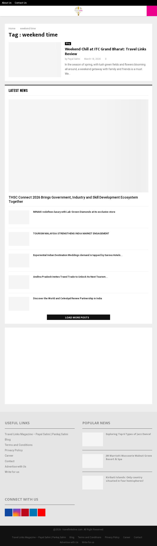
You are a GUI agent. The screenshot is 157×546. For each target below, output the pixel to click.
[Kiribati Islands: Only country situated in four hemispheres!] (92, 483)
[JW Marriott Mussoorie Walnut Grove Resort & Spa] (92, 461)
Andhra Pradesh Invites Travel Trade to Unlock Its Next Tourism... (70, 276)
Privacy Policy (14, 450)
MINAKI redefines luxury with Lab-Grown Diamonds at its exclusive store (74, 211)
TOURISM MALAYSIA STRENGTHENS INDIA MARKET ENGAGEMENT (71, 233)
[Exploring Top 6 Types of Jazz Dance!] (92, 439)
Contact (9, 461)
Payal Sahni (74, 59)
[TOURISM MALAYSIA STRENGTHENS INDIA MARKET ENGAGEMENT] (19, 239)
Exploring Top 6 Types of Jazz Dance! (128, 434)
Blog (68, 44)
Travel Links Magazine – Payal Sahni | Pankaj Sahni (36, 434)
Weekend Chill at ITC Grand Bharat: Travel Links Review (105, 51)
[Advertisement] (78, 366)
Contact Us (21, 3)
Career (9, 455)
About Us (6, 3)
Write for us (12, 471)
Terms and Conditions (19, 444)
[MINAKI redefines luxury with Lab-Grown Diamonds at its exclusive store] (19, 217)
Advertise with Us (15, 466)
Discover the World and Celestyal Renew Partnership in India (67, 298)
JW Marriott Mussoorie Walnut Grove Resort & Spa (129, 457)
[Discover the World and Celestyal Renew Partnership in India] (19, 304)
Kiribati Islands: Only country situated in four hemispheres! (124, 479)
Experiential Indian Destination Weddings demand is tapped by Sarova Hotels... (78, 255)
